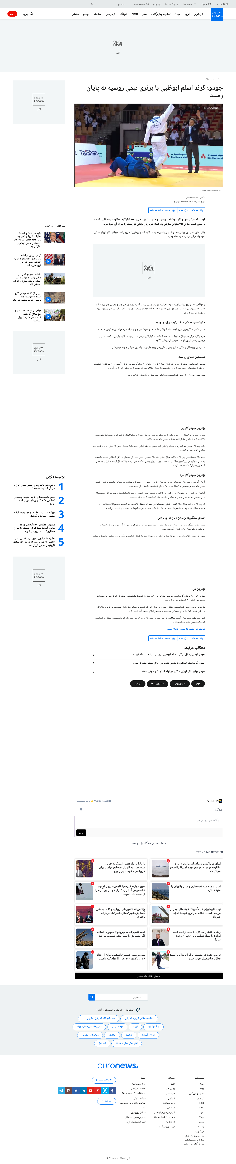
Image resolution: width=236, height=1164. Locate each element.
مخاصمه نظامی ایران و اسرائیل (139, 1018)
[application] (148, 145)
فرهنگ (124, 14)
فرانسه (129, 1035)
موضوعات (199, 1078)
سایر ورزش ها (157, 684)
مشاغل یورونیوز (138, 1112)
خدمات (171, 1078)
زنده (12, 13)
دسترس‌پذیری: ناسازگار (135, 1117)
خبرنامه (108, 1101)
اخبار (215, 79)
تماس (143, 1108)
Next (135, 14)
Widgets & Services (164, 1117)
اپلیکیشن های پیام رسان (164, 1112)
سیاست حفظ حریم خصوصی (132, 1103)
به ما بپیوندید (169, 1103)
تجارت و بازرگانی (160, 14)
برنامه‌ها (200, 1127)
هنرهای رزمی (180, 684)
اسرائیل (102, 1043)
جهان (177, 14)
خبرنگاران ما (199, 1131)
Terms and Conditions (133, 1093)
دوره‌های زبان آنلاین (166, 1127)
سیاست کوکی (139, 1098)
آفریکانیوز (170, 1122)
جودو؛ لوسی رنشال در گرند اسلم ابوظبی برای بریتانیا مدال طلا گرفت (169, 654)
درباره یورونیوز (138, 1084)
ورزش (207, 79)
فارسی (222, 4)
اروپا (187, 14)
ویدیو (86, 14)
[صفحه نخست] (222, 78)
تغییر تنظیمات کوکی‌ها (135, 1122)
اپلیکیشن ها (170, 1108)
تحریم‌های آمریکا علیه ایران (89, 1027)
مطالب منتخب (54, 226)
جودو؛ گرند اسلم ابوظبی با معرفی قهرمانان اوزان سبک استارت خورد (169, 663)
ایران (135, 1027)
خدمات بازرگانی (138, 1089)
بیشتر (142, 1078)
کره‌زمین (111, 14)
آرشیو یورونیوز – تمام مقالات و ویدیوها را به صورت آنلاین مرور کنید (194, 1140)
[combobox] (110, 4)
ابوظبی (137, 684)
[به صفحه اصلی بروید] (217, 14)
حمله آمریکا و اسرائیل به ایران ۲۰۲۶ (98, 1018)
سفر (144, 14)
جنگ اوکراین (153, 1027)
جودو (198, 684)
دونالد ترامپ (117, 1027)
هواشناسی (170, 1093)
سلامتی (97, 14)
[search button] (92, 4)
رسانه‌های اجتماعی (90, 1035)
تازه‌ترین (198, 14)
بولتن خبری (170, 1089)
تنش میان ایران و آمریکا (127, 1043)
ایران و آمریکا (148, 1035)
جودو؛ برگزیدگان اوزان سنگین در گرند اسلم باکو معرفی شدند (173, 671)
